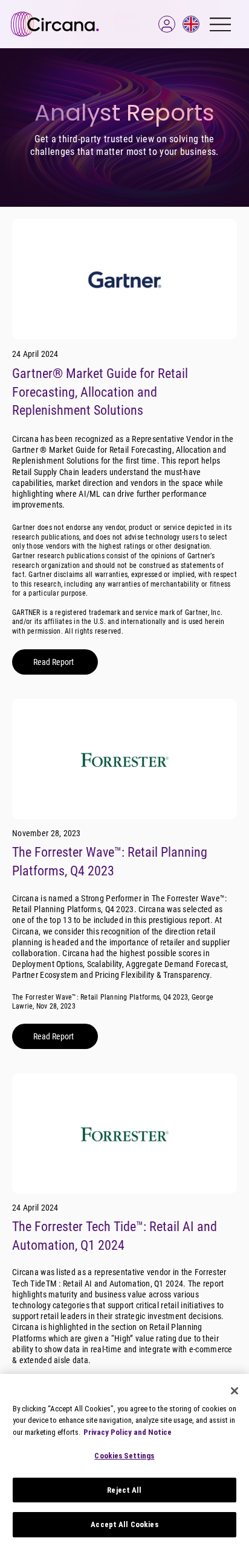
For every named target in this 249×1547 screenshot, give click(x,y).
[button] (166, 24)
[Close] (234, 1391)
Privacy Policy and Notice (127, 1432)
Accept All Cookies (124, 1524)
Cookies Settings (124, 1455)
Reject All (124, 1490)
